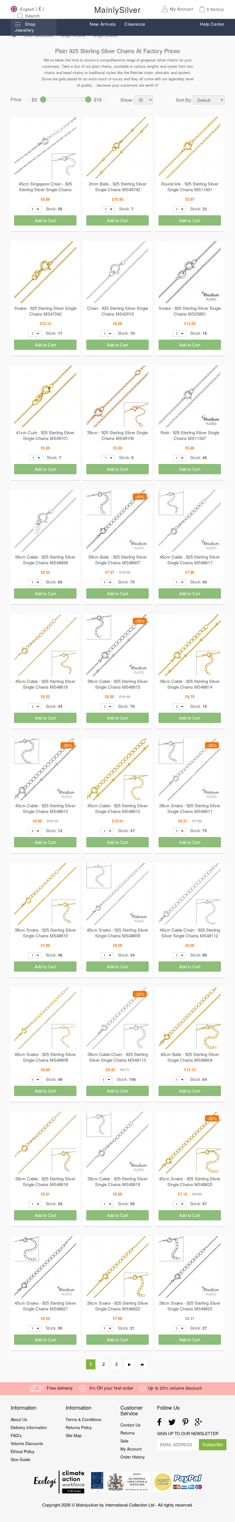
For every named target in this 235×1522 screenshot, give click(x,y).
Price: (16, 99)
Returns (127, 1433)
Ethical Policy (23, 1451)
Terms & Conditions (83, 1419)
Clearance (134, 24)
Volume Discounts (27, 1443)
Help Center (212, 24)
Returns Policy (79, 1427)
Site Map (74, 1435)
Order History (132, 1457)
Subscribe (212, 1444)
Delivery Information (29, 1427)
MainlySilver (117, 9)
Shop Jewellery (25, 27)
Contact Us (130, 1425)
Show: (126, 100)
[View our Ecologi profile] (59, 1482)
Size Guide (20, 1459)
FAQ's (16, 1435)
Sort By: (184, 100)
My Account (131, 1449)
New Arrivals (103, 24)
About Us (19, 1419)
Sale (124, 1441)
